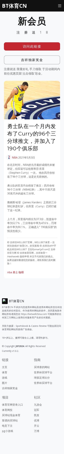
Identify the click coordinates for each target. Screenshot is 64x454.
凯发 (36, 415)
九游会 (38, 404)
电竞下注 (7, 425)
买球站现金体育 (11, 415)
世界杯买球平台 (43, 372)
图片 (4, 383)
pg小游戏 (7, 431)
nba (9, 272)
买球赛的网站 (42, 367)
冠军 (36, 410)
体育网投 (7, 410)
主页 (4, 367)
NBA (15, 157)
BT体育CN (14, 5)
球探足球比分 (42, 377)
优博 (36, 420)
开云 (36, 425)
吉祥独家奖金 (32, 60)
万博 (36, 431)
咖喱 (21, 272)
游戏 (4, 377)
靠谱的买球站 (10, 420)
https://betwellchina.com (34, 314)
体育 (4, 372)
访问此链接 (32, 46)
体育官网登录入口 (12, 404)
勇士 (15, 272)
